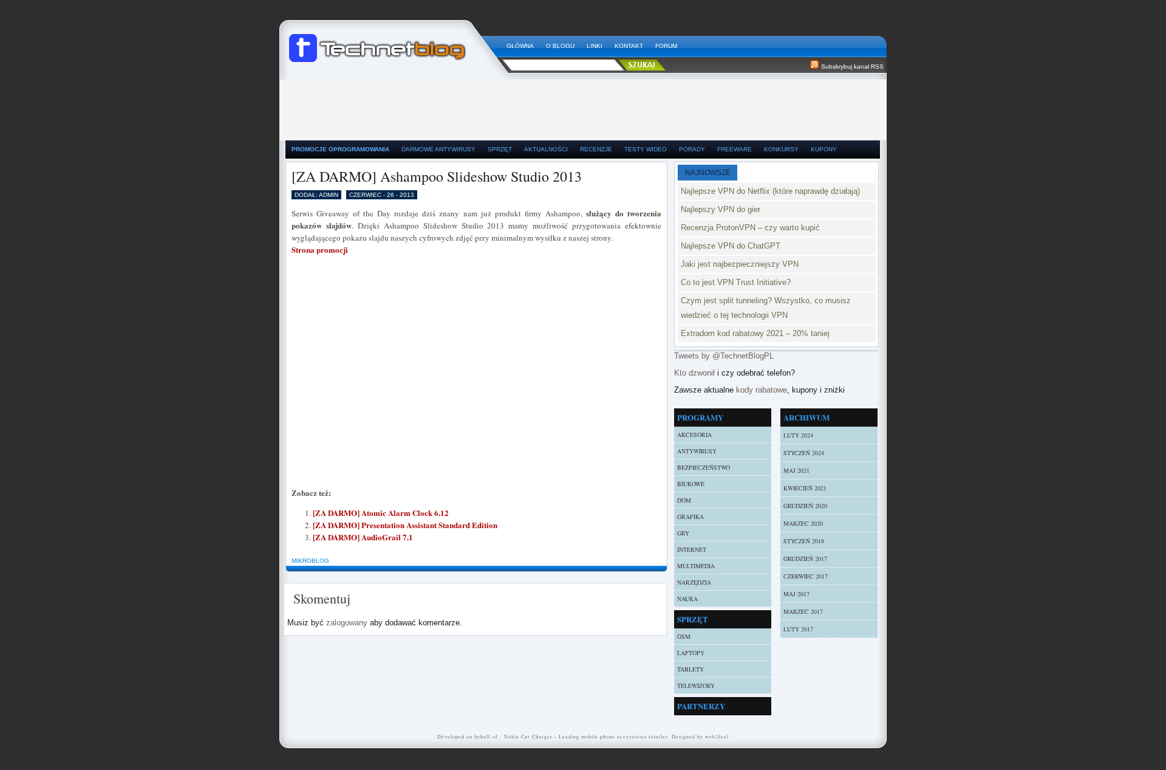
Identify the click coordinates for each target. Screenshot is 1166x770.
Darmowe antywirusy (438, 149)
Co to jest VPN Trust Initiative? (736, 282)
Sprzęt (500, 149)
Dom (684, 500)
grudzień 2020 (805, 505)
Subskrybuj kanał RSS (852, 66)
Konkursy (781, 149)
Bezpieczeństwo (703, 467)
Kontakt (629, 46)
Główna (520, 46)
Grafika (690, 516)
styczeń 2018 (803, 541)
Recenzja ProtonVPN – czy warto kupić (750, 227)
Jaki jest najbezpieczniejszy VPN (740, 264)
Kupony (824, 149)
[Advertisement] (583, 107)
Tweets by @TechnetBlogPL (724, 355)
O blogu (560, 46)
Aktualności (546, 149)
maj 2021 (796, 470)
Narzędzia (694, 582)
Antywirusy (697, 451)
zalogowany (346, 622)
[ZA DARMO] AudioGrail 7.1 (363, 537)
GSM (683, 636)
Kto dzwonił (694, 372)
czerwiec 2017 (805, 576)
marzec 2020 (803, 523)
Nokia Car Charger (528, 737)
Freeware (734, 149)
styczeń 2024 (803, 453)
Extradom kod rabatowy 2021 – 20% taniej (755, 333)
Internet (691, 549)
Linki (594, 46)
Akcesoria (694, 434)
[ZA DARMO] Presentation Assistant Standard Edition (405, 525)
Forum (666, 46)
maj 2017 (796, 594)
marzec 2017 (803, 611)
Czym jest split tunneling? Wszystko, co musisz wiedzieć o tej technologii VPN (766, 308)
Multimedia (696, 566)
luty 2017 (798, 629)
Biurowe (690, 484)
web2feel (717, 737)
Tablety (690, 669)
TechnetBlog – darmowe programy (392, 42)
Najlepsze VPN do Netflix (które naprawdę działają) (770, 191)
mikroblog (310, 560)
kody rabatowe (761, 389)
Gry (683, 533)
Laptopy (690, 652)
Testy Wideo (645, 149)
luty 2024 (798, 435)
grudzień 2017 (805, 558)
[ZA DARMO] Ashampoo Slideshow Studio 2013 (437, 176)
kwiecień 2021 (805, 488)
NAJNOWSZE (708, 172)
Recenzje (596, 149)
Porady (692, 149)
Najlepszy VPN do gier (720, 209)
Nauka (687, 598)
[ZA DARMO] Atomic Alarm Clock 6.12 (381, 512)
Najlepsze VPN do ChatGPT (730, 245)
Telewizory (696, 685)
